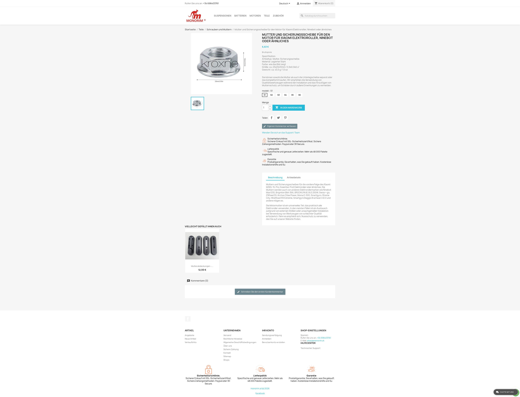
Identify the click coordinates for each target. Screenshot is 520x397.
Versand (227, 335)
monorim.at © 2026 (260, 388)
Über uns (227, 346)
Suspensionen (222, 15)
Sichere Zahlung (231, 349)
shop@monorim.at (315, 340)
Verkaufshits (190, 342)
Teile (267, 15)
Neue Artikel (190, 338)
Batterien (240, 15)
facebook (260, 393)
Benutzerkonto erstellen (273, 342)
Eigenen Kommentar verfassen (281, 126)
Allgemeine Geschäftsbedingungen (239, 342)
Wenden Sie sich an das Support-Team (281, 132)
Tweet (278, 117)
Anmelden (266, 338)
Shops (226, 360)
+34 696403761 (211, 3)
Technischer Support (310, 348)
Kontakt (227, 353)
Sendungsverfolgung (272, 335)
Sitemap (227, 356)
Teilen (271, 117)
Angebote (189, 335)
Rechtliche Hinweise (232, 338)
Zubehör (278, 15)
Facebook (188, 319)
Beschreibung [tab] (275, 177)
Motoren (255, 15)
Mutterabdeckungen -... (202, 266)
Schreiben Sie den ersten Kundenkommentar (262, 291)
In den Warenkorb (288, 107)
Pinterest (285, 117)
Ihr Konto (268, 330)
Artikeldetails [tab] (293, 177)
